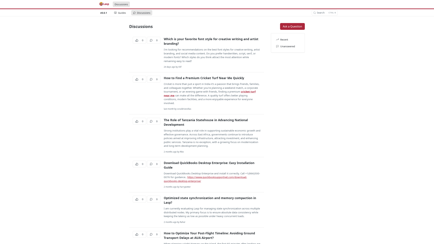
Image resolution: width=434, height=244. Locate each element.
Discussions (121, 4)
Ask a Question (292, 26)
